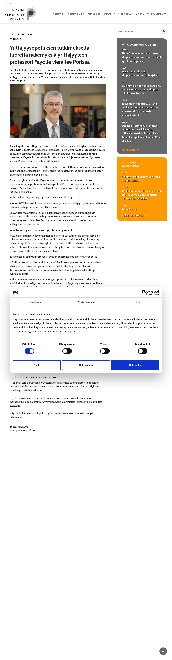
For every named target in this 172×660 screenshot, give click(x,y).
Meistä (139, 14)
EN (10, 3)
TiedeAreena (129, 209)
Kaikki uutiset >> (130, 149)
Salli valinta (86, 365)
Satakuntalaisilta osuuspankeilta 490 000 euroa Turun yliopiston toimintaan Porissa (141, 89)
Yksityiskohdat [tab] (86, 302)
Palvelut (109, 14)
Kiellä (37, 365)
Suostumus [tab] (35, 302)
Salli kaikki (135, 365)
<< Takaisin (16, 38)
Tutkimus (93, 14)
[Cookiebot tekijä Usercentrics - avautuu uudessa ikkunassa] (144, 292)
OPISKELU (58, 14)
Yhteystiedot (156, 14)
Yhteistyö (125, 14)
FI (5, 3)
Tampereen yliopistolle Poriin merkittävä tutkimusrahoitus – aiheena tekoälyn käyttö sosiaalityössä (140, 109)
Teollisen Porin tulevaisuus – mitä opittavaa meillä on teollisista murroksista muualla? (142, 194)
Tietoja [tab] (136, 302)
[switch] (67, 351)
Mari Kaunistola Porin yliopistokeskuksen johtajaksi (140, 73)
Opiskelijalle (76, 14)
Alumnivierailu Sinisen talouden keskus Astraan (141, 178)
